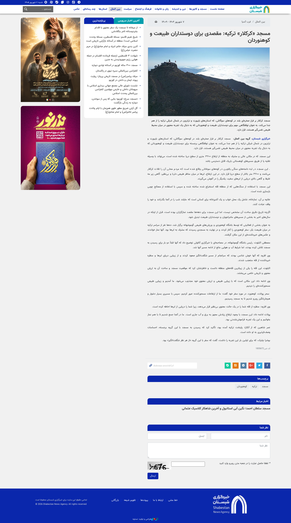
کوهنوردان (242, 387)
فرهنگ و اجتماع (143, 9)
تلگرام (79, 3)
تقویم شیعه (130, 500)
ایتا (73, 3)
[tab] (129, 21)
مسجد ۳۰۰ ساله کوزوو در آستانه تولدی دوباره (115, 65)
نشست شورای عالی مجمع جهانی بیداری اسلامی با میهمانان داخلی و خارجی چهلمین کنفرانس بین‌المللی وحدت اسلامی (112, 89)
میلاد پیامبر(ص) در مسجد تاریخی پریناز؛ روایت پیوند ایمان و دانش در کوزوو (114, 78)
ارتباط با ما (158, 500)
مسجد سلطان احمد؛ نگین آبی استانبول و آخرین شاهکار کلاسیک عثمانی (226, 408)
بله (57, 3)
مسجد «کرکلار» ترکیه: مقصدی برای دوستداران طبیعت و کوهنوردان (210, 37)
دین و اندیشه (179, 9)
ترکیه (254, 387)
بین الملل (115, 9)
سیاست (128, 9)
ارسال (153, 476)
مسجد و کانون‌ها (198, 9)
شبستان (248, 9)
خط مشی (173, 500)
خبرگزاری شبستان (261, 139)
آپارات (51, 3)
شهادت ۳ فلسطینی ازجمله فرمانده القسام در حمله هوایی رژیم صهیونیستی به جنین (112, 58)
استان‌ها (103, 9)
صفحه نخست (217, 9)
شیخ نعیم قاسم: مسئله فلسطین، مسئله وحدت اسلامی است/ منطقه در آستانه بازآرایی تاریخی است (112, 39)
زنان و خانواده (162, 9)
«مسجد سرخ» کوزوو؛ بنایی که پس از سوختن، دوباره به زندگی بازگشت (114, 101)
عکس (77, 9)
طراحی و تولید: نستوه (142, 519)
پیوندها (144, 500)
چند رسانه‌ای (89, 9)
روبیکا (46, 3)
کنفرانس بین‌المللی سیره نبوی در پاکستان (117, 71)
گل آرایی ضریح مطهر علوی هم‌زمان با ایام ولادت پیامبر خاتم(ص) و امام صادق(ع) (113, 110)
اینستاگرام (68, 3)
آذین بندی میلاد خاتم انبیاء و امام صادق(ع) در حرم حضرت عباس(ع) (112, 48)
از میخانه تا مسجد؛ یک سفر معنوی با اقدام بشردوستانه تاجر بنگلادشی (116, 29)
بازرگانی (115, 500)
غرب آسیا (246, 22)
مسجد (265, 387)
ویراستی (62, 3)
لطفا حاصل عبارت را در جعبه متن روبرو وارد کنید (244, 463)
